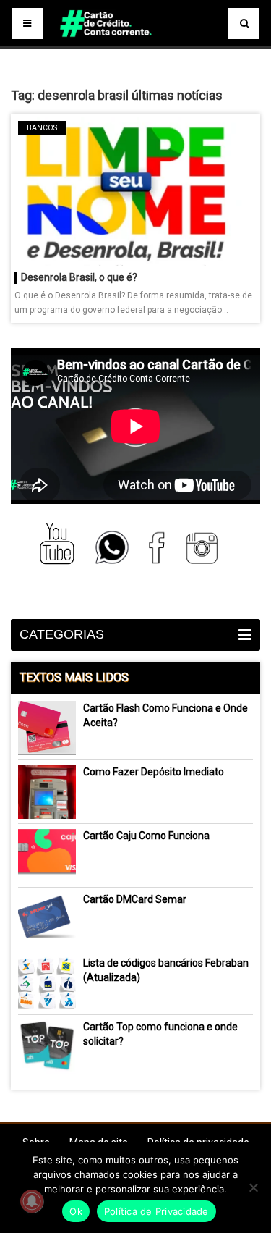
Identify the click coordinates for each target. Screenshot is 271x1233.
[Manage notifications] (31, 1201)
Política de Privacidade (156, 1211)
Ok (75, 1211)
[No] (253, 1187)
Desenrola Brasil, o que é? (79, 277)
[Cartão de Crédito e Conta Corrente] (135, 43)
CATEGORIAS (62, 634)
